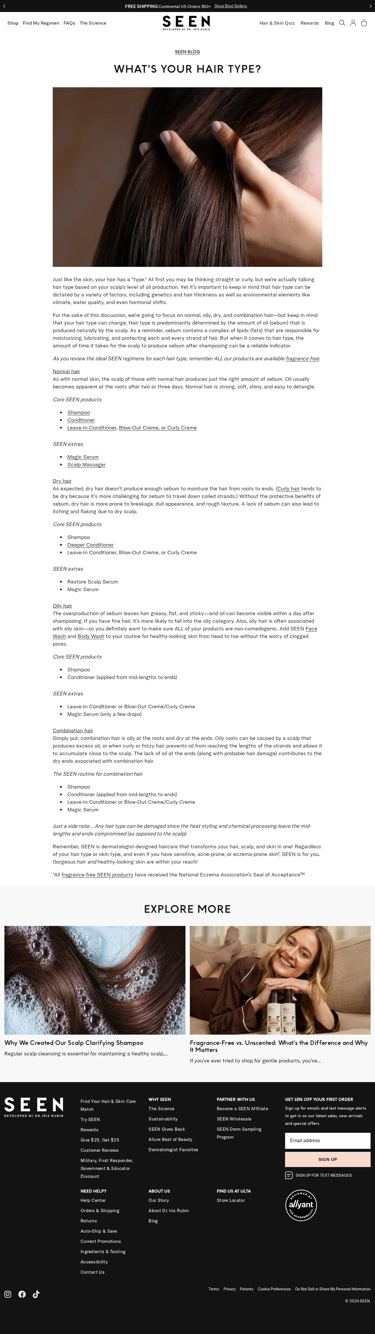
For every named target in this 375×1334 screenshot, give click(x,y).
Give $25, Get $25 (100, 1140)
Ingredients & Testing (103, 1251)
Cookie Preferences (274, 1289)
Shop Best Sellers (230, 5)
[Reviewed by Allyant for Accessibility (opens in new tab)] (328, 1202)
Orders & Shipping (100, 1210)
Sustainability (163, 1119)
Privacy (230, 1289)
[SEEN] (38, 1107)
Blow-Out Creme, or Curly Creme (158, 427)
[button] (342, 23)
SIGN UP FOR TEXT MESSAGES (324, 1175)
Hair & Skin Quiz (277, 23)
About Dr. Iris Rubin (169, 1210)
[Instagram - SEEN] (7, 1294)
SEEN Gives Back (167, 1129)
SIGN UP (327, 1159)
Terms (214, 1289)
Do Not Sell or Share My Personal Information (333, 1289)
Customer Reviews (100, 1150)
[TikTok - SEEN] (36, 1294)
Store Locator (231, 1200)
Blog (329, 23)
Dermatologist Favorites (173, 1149)
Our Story (159, 1200)
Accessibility (94, 1262)
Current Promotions (101, 1241)
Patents (246, 1289)
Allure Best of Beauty (170, 1139)
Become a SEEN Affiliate (242, 1108)
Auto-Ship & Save (99, 1231)
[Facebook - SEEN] (22, 1294)
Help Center (93, 1200)
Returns (89, 1221)
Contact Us (93, 1272)
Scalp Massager (86, 464)
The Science (161, 1108)
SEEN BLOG (187, 52)
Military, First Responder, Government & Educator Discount (107, 1168)
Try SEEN (90, 1119)
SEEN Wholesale (234, 1119)
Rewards (310, 23)
